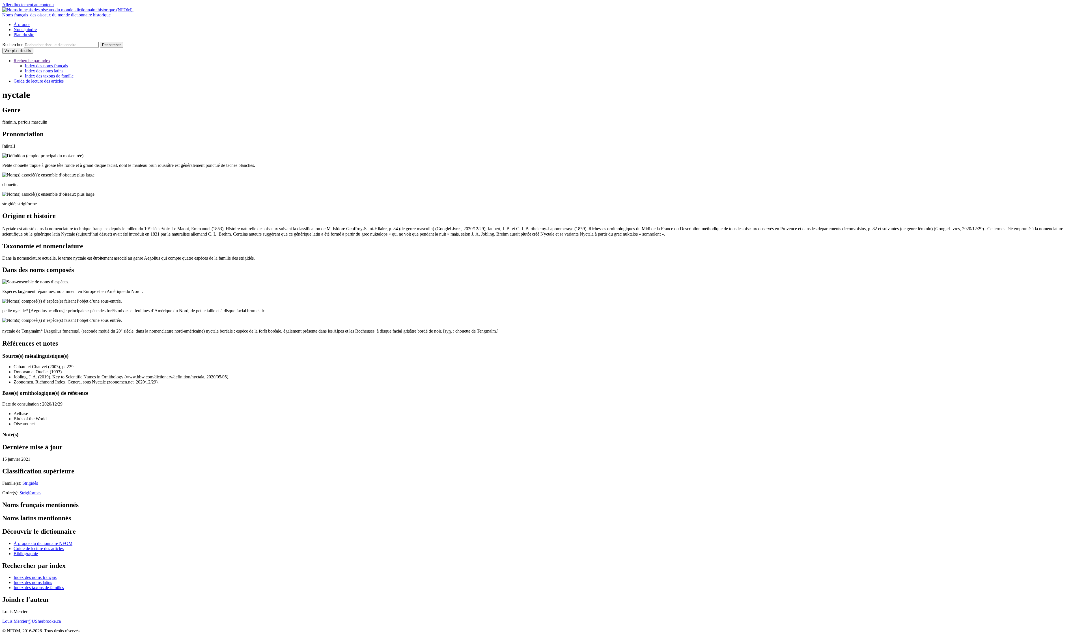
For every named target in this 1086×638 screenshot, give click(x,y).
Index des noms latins (44, 70)
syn (448, 331)
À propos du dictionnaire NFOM (43, 543)
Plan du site (24, 34)
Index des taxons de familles (39, 587)
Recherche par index (32, 60)
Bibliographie (26, 553)
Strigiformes (30, 492)
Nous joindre (25, 29)
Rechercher (12, 44)
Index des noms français (46, 65)
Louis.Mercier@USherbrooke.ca (31, 621)
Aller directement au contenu (28, 4)
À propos (22, 24)
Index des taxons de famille (49, 76)
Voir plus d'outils (19, 51)
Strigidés (30, 483)
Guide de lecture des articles (39, 81)
